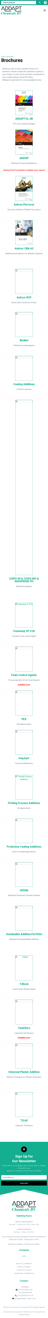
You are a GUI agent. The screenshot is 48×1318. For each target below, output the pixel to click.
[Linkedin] (45, 2)
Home (3, 57)
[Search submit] (39, 3)
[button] (45, 10)
